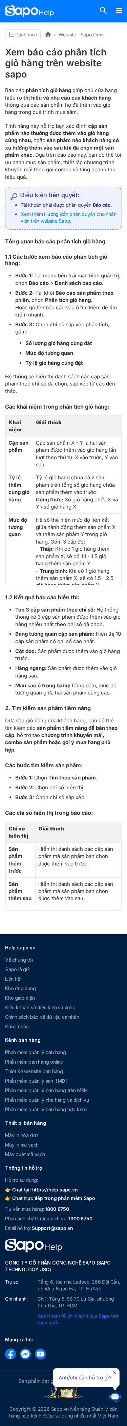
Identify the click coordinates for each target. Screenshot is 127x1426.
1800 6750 (57, 1209)
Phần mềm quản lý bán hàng (35, 1052)
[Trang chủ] (50, 34)
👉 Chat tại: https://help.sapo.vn (41, 1189)
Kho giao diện (20, 998)
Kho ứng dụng (20, 988)
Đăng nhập (17, 1026)
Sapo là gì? (17, 969)
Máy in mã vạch (22, 1145)
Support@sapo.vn (52, 1228)
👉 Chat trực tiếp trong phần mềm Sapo (50, 1198)
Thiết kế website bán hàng (34, 1071)
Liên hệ (12, 979)
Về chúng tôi (19, 960)
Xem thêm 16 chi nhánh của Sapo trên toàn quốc (79, 1319)
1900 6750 (80, 1218)
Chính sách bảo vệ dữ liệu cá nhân (42, 1017)
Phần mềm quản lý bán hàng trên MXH (46, 1090)
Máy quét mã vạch (25, 1154)
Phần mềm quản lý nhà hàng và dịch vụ (47, 1100)
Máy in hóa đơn (21, 1135)
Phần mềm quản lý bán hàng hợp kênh (46, 1109)
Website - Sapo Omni (81, 34)
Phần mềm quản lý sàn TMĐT (36, 1081)
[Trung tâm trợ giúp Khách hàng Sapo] (29, 11)
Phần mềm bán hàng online (34, 1062)
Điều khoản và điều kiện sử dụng (40, 1007)
